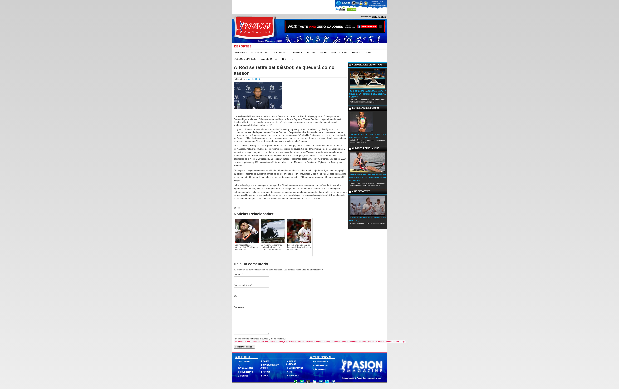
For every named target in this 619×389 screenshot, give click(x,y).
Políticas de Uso (321, 365)
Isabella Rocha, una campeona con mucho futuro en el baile (367, 135)
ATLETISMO (240, 52)
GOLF (368, 52)
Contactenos (319, 369)
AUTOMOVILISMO (260, 52)
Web (236, 296)
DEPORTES (241, 46)
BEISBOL (297, 52)
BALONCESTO (281, 52)
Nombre (238, 274)
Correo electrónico (243, 285)
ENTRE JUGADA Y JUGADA (333, 52)
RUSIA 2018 (294, 375)
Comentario (239, 307)
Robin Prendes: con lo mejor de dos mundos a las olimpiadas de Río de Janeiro (367, 177)
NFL (284, 59)
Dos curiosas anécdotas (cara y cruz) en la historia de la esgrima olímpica (367, 94)
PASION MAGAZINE (322, 356)
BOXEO (311, 52)
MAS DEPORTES (268, 59)
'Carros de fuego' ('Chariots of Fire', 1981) (367, 219)
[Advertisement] (290, 7)
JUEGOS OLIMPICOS (245, 59)
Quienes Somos (321, 361)
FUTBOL (356, 52)
